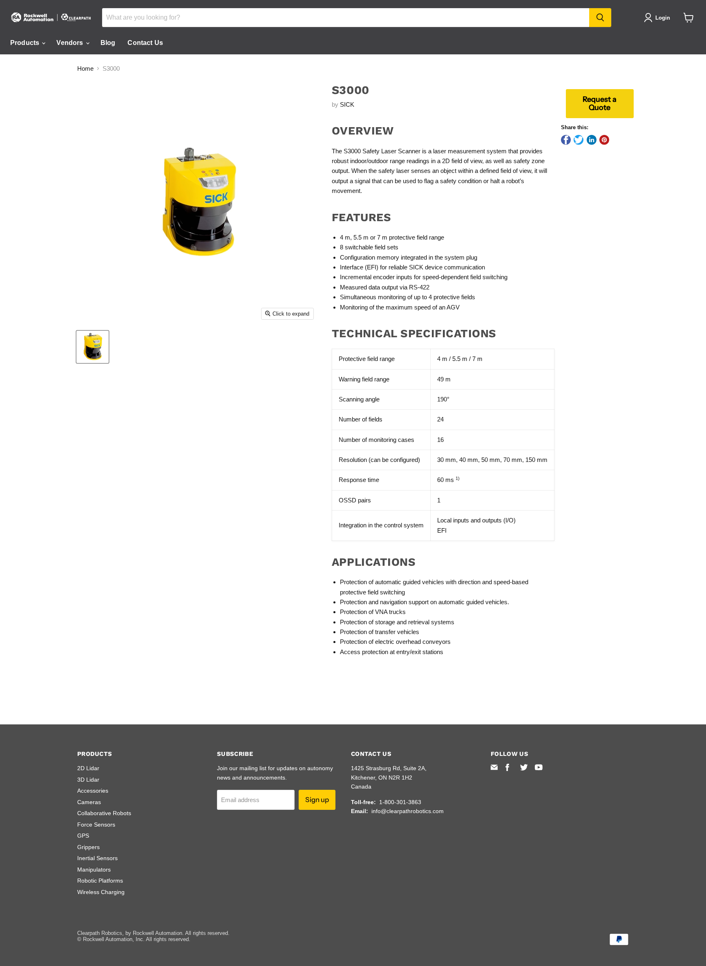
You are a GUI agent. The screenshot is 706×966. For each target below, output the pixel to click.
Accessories (92, 790)
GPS (83, 835)
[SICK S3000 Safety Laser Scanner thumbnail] (92, 347)
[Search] (600, 17)
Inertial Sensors (97, 858)
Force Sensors (96, 824)
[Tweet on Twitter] (578, 140)
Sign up (317, 800)
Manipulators (94, 869)
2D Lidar (88, 768)
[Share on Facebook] (566, 140)
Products (25, 42)
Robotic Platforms (100, 880)
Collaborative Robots (104, 813)
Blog (108, 42)
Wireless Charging (101, 892)
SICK (347, 104)
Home (85, 68)
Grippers (88, 847)
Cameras (89, 802)
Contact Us (145, 42)
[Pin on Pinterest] (604, 140)
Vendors (70, 42)
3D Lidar (88, 779)
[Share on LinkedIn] (592, 140)
